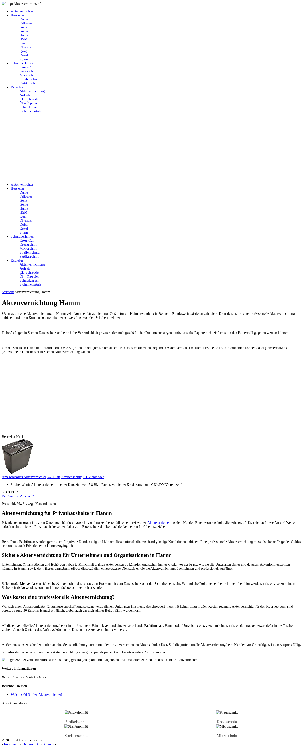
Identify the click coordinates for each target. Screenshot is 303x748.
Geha (23, 27)
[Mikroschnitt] (227, 731)
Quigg (24, 51)
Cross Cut (26, 67)
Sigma (24, 59)
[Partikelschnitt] (76, 717)
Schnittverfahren (22, 63)
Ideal (23, 43)
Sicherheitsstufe (30, 111)
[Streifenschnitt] (76, 731)
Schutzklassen (29, 107)
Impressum (11, 744)
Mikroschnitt (28, 75)
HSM (23, 39)
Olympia (26, 47)
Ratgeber (17, 87)
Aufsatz (25, 95)
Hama (24, 35)
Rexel (24, 55)
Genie (24, 31)
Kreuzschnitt (28, 71)
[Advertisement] (151, 148)
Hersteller (17, 15)
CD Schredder (30, 99)
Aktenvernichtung (32, 91)
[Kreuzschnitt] (227, 717)
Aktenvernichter (22, 11)
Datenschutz (31, 744)
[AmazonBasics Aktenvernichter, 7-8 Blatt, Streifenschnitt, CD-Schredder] (17, 473)
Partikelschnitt (29, 83)
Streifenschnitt (29, 79)
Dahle (24, 19)
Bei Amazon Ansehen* (18, 496)
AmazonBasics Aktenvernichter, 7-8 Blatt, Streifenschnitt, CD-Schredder (53, 477)
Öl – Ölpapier (29, 103)
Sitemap (48, 744)
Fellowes (26, 23)
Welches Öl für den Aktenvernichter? (37, 694)
